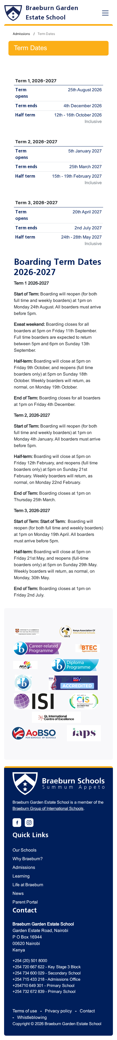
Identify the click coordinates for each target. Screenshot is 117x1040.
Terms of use (25, 1011)
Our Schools (24, 850)
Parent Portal (25, 902)
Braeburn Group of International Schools (48, 808)
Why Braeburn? (28, 858)
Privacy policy (58, 1011)
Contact (87, 1011)
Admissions (21, 34)
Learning (21, 876)
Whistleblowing (32, 1017)
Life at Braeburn (28, 884)
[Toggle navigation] (105, 13)
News (18, 893)
